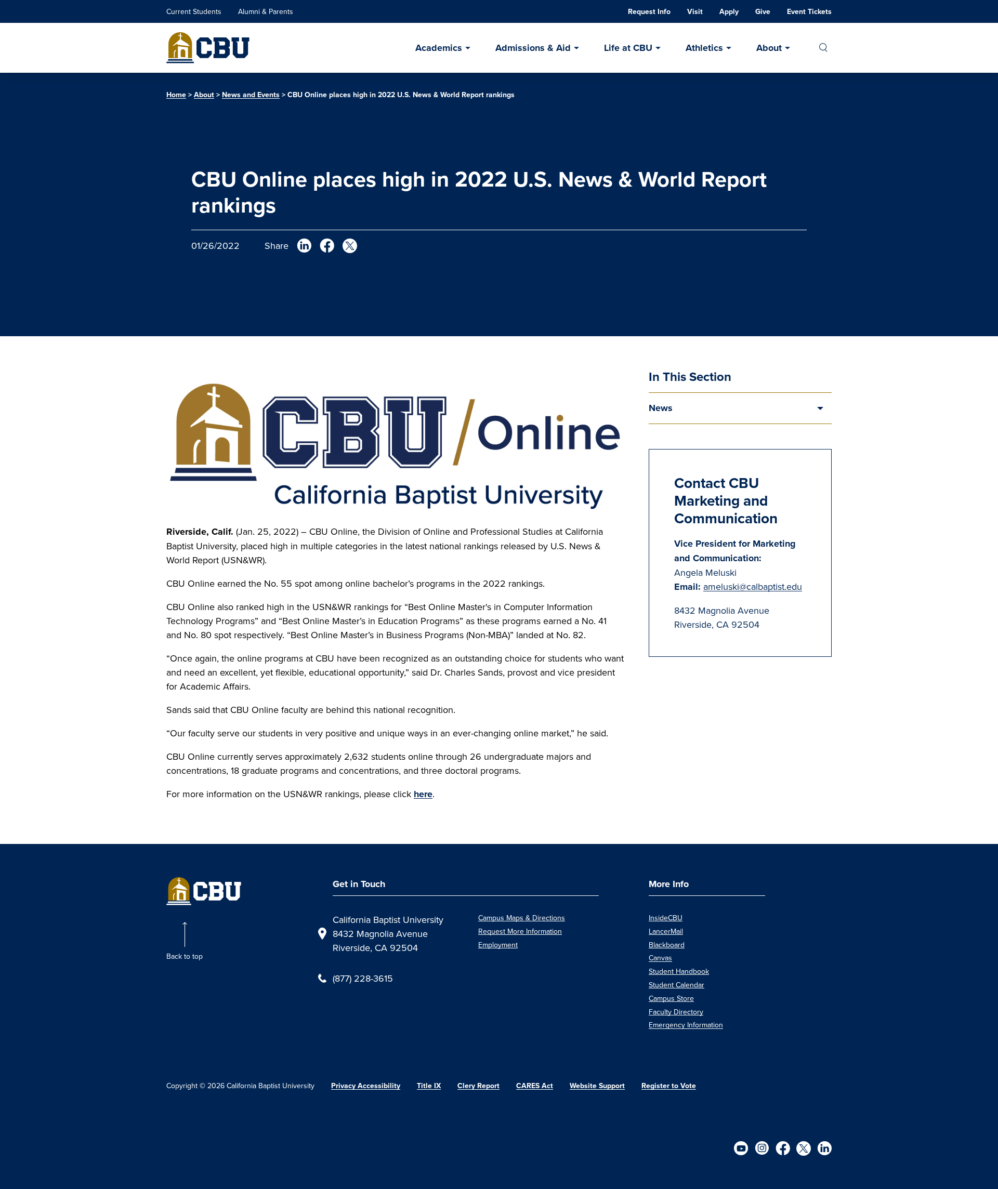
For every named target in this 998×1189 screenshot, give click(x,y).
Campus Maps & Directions (521, 918)
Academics (438, 48)
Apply (729, 11)
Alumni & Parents (265, 11)
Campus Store (671, 998)
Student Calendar (676, 985)
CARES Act (534, 1085)
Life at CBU (628, 48)
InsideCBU (665, 918)
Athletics (704, 48)
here (423, 794)
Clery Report (478, 1085)
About (769, 48)
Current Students (193, 11)
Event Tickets (809, 11)
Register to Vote (668, 1085)
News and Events (251, 94)
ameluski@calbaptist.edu (752, 586)
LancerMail (666, 931)
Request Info (649, 11)
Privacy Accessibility (365, 1085)
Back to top (184, 956)
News (661, 408)
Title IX (429, 1085)
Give (762, 11)
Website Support (597, 1085)
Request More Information (520, 931)
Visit (695, 11)
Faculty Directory (676, 1012)
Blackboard (667, 945)
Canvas (660, 958)
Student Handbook (679, 971)
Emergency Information (686, 1025)
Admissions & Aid (533, 48)
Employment (498, 945)
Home (176, 94)
